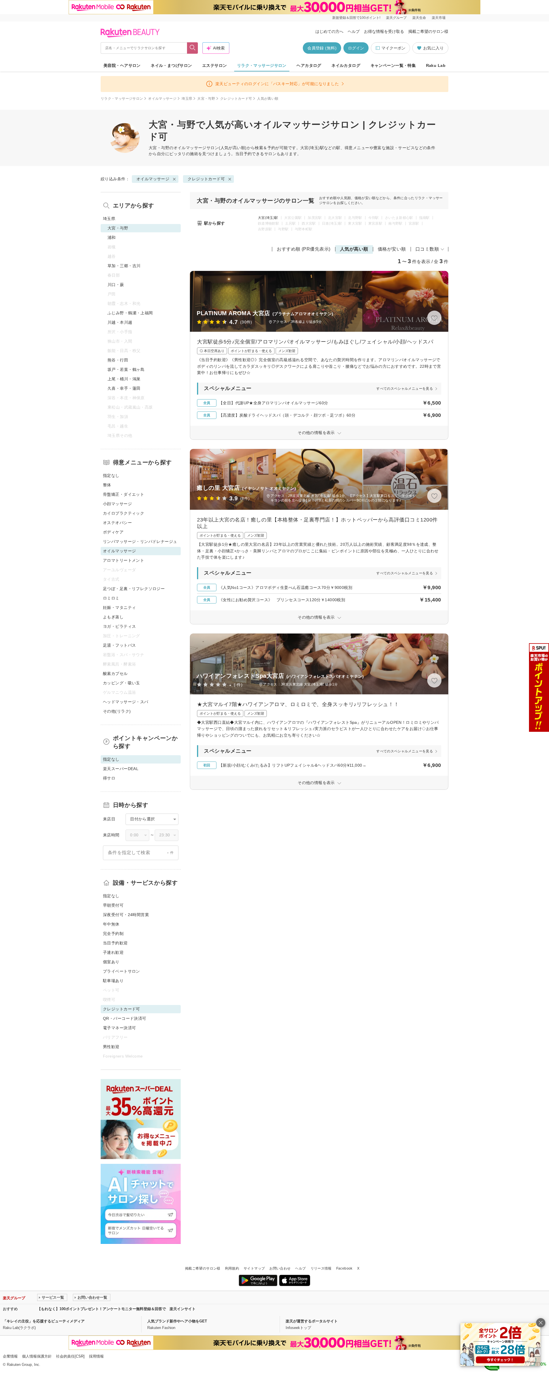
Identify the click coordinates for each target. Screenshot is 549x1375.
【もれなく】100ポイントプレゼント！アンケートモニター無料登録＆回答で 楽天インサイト (116, 1309)
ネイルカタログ (345, 65)
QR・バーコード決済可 (124, 1018)
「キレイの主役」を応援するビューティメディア (44, 1321)
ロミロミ (111, 598)
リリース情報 (321, 1268)
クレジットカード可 (236, 99)
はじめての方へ (329, 31)
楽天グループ (396, 18)
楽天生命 (419, 18)
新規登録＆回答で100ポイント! (356, 18)
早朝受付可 (113, 905)
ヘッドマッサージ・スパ (125, 702)
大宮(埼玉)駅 (268, 218)
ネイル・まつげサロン (171, 65)
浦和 (112, 237)
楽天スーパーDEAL (120, 768)
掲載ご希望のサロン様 (428, 31)
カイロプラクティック (123, 513)
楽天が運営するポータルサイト (312, 1321)
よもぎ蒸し (113, 617)
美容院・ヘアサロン (122, 65)
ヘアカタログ (309, 65)
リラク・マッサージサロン (262, 65)
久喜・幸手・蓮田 (124, 388)
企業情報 (10, 1356)
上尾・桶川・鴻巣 (124, 379)
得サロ (109, 778)
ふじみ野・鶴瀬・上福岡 (130, 313)
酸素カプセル (115, 673)
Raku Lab (435, 65)
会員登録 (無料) (322, 48)
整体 (107, 485)
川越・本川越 (120, 322)
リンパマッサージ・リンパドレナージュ (140, 541)
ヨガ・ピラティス (119, 626)
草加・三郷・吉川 (124, 265)
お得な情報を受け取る (384, 31)
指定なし (111, 475)
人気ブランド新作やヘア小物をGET (177, 1321)
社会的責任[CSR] (70, 1356)
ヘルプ (354, 31)
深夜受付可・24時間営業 (126, 914)
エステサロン (214, 65)
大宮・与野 (206, 99)
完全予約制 (113, 933)
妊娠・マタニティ (119, 607)
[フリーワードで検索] (192, 48)
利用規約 (232, 1268)
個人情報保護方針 (37, 1356)
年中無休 (111, 924)
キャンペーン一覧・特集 (393, 65)
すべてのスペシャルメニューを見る (404, 388)
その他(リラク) (117, 711)
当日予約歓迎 (115, 943)
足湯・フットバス (119, 645)
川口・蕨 (116, 284)
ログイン (356, 48)
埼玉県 (187, 99)
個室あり (111, 962)
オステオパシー (117, 522)
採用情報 (96, 1356)
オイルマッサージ (162, 99)
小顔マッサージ (117, 503)
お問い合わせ (280, 1268)
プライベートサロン (121, 971)
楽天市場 (438, 18)
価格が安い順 (392, 249)
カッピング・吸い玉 (121, 683)
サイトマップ (254, 1268)
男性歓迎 (111, 1046)
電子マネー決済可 (119, 1028)
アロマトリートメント (123, 560)
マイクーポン (393, 48)
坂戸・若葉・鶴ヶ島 (126, 369)
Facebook (344, 1268)
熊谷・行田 (118, 360)
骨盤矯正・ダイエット (123, 494)
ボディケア (113, 532)
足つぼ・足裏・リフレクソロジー (134, 588)
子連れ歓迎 (113, 952)
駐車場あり (113, 980)
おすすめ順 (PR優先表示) (304, 249)
